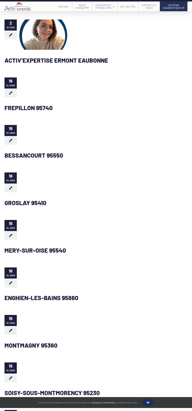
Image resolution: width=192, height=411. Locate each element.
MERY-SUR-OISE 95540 (35, 250)
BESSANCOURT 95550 (33, 155)
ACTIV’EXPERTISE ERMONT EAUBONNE (56, 60)
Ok (148, 402)
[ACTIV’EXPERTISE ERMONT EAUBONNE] (43, 34)
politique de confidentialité (103, 402)
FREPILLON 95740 (28, 107)
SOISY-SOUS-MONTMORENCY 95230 (52, 392)
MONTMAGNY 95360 (30, 345)
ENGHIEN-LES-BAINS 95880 (41, 297)
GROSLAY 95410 (25, 202)
